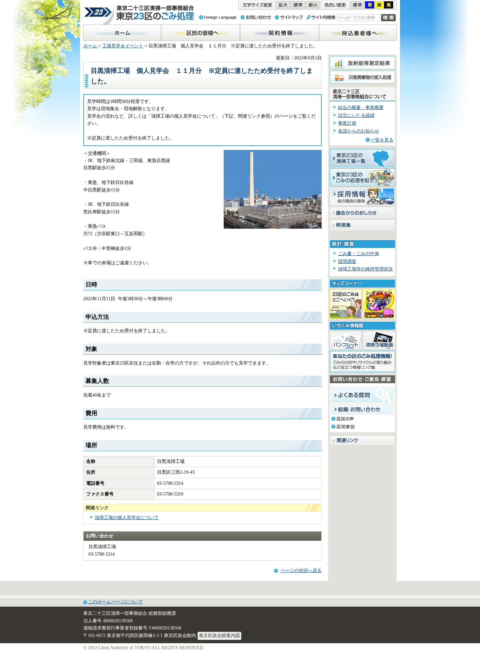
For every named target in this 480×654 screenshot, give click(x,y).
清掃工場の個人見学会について (127, 517)
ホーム (90, 45)
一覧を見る (382, 140)
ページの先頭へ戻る (301, 570)
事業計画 (347, 123)
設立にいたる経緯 (356, 115)
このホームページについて (115, 601)
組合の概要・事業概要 (361, 107)
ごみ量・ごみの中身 (358, 253)
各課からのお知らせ (358, 131)
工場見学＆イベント (122, 45)
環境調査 (347, 261)
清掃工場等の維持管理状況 (365, 269)
